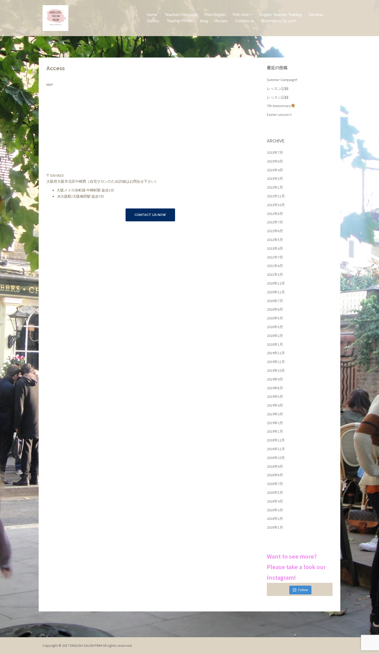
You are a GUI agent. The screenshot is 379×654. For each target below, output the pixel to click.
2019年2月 (275, 423)
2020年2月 (275, 335)
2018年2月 (275, 518)
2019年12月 (276, 353)
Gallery (153, 21)
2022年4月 (275, 248)
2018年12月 (276, 440)
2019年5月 (275, 396)
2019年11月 (276, 361)
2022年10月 (276, 205)
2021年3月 (275, 274)
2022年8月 (275, 213)
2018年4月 (275, 501)
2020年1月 (275, 344)
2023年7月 (275, 152)
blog (204, 21)
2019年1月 (275, 431)
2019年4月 (275, 405)
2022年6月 (275, 231)
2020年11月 (276, 292)
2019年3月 (275, 414)
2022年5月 (275, 239)
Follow (303, 590)
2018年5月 (275, 492)
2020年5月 (275, 318)
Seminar (316, 15)
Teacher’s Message (180, 15)
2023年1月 (275, 187)
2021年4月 (275, 265)
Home (152, 15)
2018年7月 (275, 483)
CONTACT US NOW (150, 215)
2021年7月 (275, 257)
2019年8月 (275, 388)
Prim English (215, 15)
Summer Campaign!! (282, 79)
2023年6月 (275, 161)
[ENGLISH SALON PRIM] (55, 17)
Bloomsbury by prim (278, 21)
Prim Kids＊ (242, 15)
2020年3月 (275, 327)
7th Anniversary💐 (281, 105)
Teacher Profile (180, 21)
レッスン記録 (278, 88)
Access (221, 21)
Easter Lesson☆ (279, 114)
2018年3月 (275, 510)
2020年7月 (275, 300)
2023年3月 (275, 178)
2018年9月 (275, 466)
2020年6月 (275, 309)
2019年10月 (276, 370)
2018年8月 (275, 475)
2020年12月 (276, 283)
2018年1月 (275, 527)
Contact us (244, 21)
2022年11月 (276, 196)
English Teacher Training (281, 15)
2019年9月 (275, 379)
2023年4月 (275, 170)
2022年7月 (275, 222)
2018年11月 (276, 449)
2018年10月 (276, 457)
